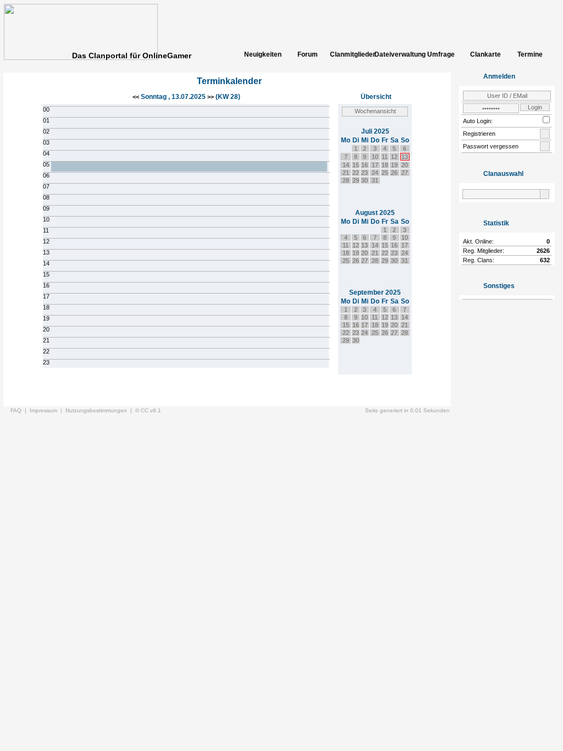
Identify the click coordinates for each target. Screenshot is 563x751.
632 (545, 260)
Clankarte (485, 54)
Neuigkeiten (263, 54)
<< (137, 96)
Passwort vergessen (490, 146)
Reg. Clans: (478, 260)
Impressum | (47, 410)
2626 (543, 250)
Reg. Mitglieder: (483, 250)
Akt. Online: (478, 241)
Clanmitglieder (352, 54)
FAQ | (20, 410)
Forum (307, 54)
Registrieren (479, 133)
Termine (530, 54)
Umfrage (441, 54)
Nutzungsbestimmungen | (100, 410)
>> (210, 96)
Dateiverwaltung (396, 54)
